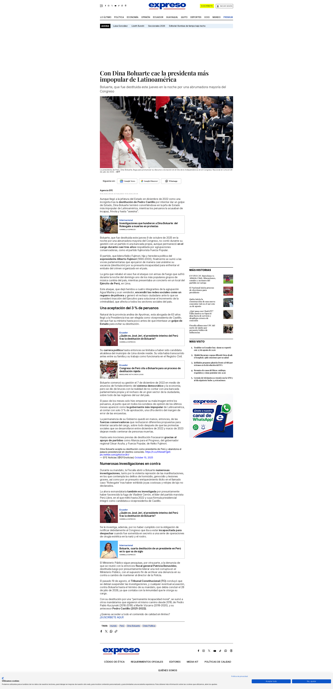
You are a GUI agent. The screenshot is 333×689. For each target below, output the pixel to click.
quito (184, 17)
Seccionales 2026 (156, 26)
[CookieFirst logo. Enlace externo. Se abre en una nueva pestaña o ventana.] (3, 678)
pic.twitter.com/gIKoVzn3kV (114, 454)
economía (132, 17)
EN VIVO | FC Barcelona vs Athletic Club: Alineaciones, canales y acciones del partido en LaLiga (202, 279)
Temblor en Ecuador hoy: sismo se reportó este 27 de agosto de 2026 (212, 348)
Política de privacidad (239, 676)
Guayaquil (172, 17)
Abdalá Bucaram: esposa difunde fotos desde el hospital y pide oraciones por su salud (213, 356)
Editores (175, 662)
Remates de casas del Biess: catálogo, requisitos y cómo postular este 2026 (210, 371)
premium (228, 17)
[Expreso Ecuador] (121, 653)
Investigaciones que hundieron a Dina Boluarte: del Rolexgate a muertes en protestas (148, 225)
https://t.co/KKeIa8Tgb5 (158, 452)
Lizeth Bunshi (138, 26)
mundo (217, 17)
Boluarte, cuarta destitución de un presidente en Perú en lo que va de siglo (150, 550)
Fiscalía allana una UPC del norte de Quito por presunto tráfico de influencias (202, 329)
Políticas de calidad (218, 662)
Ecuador (158, 17)
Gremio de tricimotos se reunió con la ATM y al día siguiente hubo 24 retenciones (213, 379)
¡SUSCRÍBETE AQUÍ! (112, 617)
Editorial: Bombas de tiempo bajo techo (187, 26)
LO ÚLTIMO (105, 17)
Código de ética (114, 662)
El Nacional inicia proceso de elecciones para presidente (201, 290)
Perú (122, 626)
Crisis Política (149, 626)
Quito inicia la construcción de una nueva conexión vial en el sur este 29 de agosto (202, 303)
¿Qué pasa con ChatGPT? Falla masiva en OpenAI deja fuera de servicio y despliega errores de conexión (201, 316)
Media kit (192, 662)
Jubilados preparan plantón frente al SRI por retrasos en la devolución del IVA (213, 363)
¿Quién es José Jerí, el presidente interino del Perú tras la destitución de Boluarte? (148, 337)
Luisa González (120, 26)
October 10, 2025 (144, 457)
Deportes (195, 17)
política (119, 17)
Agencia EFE (106, 190)
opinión (145, 17)
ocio (207, 17)
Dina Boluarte (133, 626)
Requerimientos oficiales (147, 662)
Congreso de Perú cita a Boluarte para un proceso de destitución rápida (150, 370)
